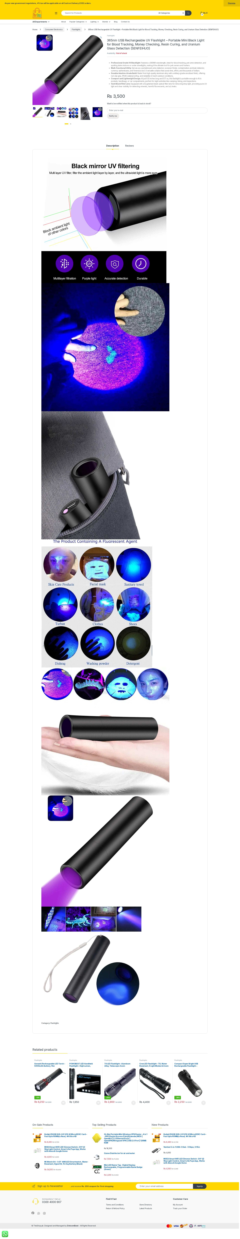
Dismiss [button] (231, 3)
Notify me (113, 116)
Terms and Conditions (115, 1205)
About (63, 22)
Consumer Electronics (53, 29)
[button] (101, 37)
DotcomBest (72, 1226)
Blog (115, 22)
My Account (178, 1205)
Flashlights (76, 29)
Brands (105, 22)
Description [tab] (112, 146)
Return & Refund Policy (115, 1208)
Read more (63, 1103)
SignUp (200, 1186)
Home (34, 29)
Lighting (93, 22)
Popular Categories (77, 22)
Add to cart (133, 1103)
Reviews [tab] (129, 146)
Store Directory (146, 1205)
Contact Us (125, 22)
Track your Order (180, 1208)
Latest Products (146, 1208)
